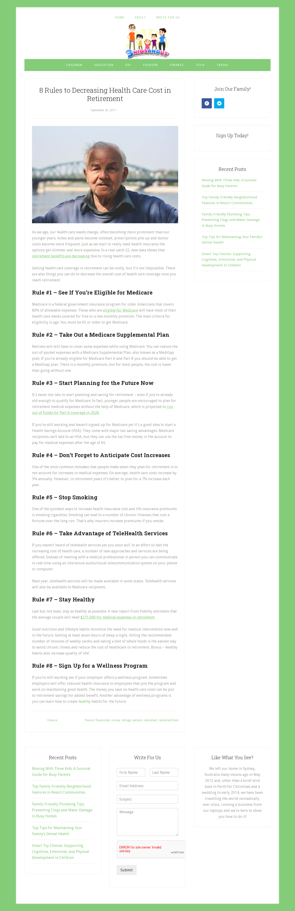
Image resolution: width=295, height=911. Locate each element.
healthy (84, 701)
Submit (127, 870)
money (116, 720)
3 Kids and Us (148, 41)
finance (89, 720)
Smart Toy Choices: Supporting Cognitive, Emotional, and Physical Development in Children (229, 259)
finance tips (103, 720)
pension (138, 720)
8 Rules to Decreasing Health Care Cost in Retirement (105, 94)
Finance (52, 720)
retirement (150, 720)
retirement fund (168, 720)
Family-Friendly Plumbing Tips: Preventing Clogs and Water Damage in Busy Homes (231, 220)
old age (126, 720)
